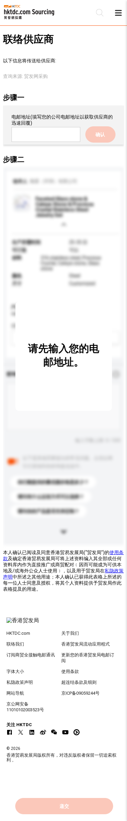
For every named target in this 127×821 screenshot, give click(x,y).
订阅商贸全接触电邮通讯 (30, 654)
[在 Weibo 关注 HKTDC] (43, 732)
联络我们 (15, 644)
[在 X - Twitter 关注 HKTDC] (21, 732)
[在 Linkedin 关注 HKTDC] (32, 732)
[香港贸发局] (63, 623)
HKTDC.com (18, 633)
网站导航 (15, 693)
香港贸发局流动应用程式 (85, 644)
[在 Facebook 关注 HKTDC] (9, 732)
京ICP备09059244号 (80, 693)
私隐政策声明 (19, 682)
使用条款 (70, 671)
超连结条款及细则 (79, 682)
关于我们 (70, 633)
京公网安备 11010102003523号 (25, 706)
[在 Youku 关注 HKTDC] (76, 732)
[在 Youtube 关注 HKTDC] (65, 732)
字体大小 (15, 671)
